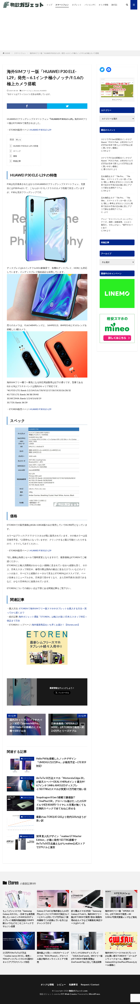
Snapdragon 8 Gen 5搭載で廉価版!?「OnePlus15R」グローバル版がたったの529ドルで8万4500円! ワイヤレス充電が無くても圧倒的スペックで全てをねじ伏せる (61, 803)
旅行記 (114, 5)
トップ (49, 5)
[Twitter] (67, 106)
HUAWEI (43, 91)
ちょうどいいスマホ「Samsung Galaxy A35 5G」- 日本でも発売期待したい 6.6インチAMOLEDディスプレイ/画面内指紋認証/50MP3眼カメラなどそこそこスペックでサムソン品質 (19, 918)
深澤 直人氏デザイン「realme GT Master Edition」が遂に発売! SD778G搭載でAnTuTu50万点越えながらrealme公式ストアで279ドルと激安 (60, 842)
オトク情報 (103, 5)
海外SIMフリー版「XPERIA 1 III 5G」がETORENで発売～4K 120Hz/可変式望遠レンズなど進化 (121, 914)
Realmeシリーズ (27, 836)
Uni (104, 150)
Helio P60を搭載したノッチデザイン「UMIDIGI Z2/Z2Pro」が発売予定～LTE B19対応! (61, 762)
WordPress (94, 994)
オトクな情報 (47, 984)
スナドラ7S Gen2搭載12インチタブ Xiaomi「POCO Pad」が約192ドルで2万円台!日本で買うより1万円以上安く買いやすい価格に (117, 143)
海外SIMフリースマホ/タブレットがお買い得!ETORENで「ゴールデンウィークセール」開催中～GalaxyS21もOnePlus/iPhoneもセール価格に (121, 958)
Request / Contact (90, 984)
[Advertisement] (70, 30)
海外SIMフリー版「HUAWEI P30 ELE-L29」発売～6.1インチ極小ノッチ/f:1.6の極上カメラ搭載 (64, 53)
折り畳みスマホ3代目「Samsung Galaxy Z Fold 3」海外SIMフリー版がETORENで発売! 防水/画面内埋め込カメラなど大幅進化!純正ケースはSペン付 (87, 917)
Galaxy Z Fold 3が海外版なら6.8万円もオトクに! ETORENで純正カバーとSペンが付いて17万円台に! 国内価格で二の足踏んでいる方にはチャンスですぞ (53, 917)
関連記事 (15, 161)
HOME (7, 53)
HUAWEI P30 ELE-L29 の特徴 (24, 146)
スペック (15, 151)
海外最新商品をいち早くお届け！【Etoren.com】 (56, 624)
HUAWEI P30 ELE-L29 (40, 129)
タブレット (76, 5)
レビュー (61, 984)
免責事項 (73, 984)
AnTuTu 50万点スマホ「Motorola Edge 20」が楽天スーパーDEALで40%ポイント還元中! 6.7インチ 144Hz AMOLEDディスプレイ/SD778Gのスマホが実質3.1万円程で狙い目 (61, 783)
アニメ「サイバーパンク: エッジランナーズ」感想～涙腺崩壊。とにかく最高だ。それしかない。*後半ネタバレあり (117, 223)
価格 (13, 156)
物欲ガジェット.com (78, 991)
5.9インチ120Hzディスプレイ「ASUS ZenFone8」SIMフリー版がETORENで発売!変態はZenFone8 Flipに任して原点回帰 (87, 957)
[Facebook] (27, 106)
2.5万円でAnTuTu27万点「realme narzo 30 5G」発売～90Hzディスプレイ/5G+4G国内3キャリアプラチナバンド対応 (18, 957)
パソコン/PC (90, 5)
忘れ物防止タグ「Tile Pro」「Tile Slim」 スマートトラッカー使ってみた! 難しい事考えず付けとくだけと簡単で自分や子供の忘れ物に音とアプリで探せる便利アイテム (117, 182)
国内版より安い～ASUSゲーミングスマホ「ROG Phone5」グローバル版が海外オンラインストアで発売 (53, 957)
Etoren (36, 91)
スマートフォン (62, 5)
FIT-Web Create (69, 994)
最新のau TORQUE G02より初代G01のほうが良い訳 (61, 818)
